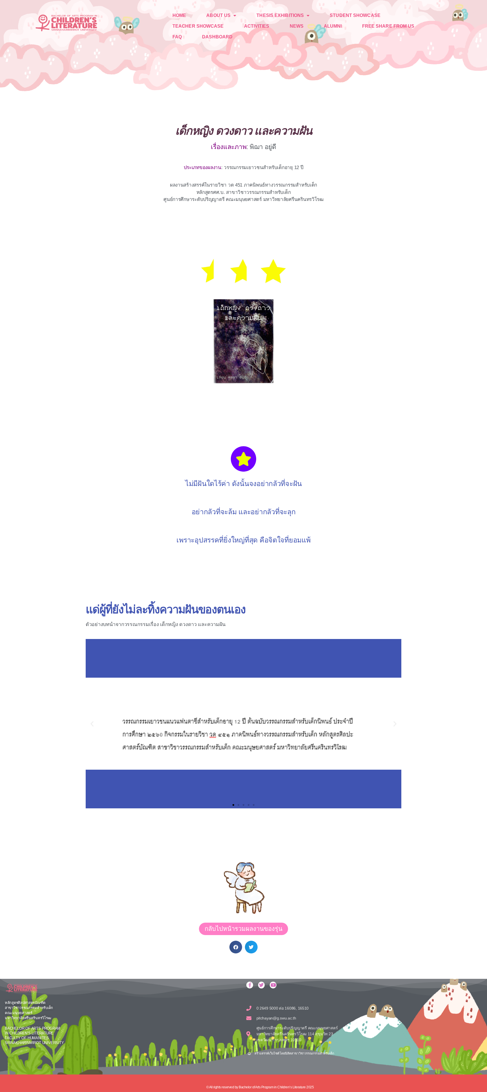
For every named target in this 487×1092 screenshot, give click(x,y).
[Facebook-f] (249, 985)
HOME (179, 15)
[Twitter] (261, 985)
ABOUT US (218, 15)
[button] (92, 723)
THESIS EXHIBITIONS (280, 15)
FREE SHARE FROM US (388, 26)
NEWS (297, 26)
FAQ (177, 36)
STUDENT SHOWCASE (355, 15)
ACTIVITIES (256, 26)
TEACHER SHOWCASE (198, 26)
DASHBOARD (217, 36)
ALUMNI (333, 26)
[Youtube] (273, 985)
